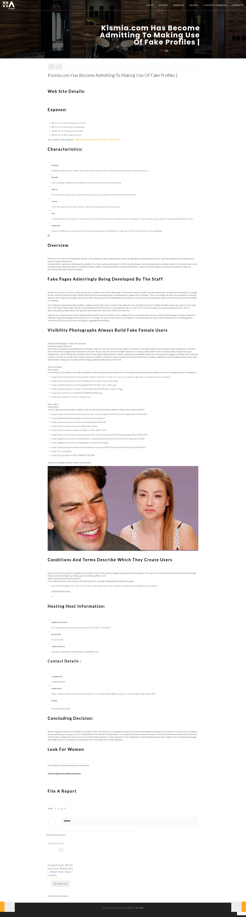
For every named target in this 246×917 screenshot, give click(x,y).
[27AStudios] (9, 5)
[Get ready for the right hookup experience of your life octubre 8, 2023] (238, 907)
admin (67, 820)
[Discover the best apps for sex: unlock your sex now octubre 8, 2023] (7, 907)
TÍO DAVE (139, 908)
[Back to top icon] (235, 913)
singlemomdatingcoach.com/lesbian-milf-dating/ (97, 139)
